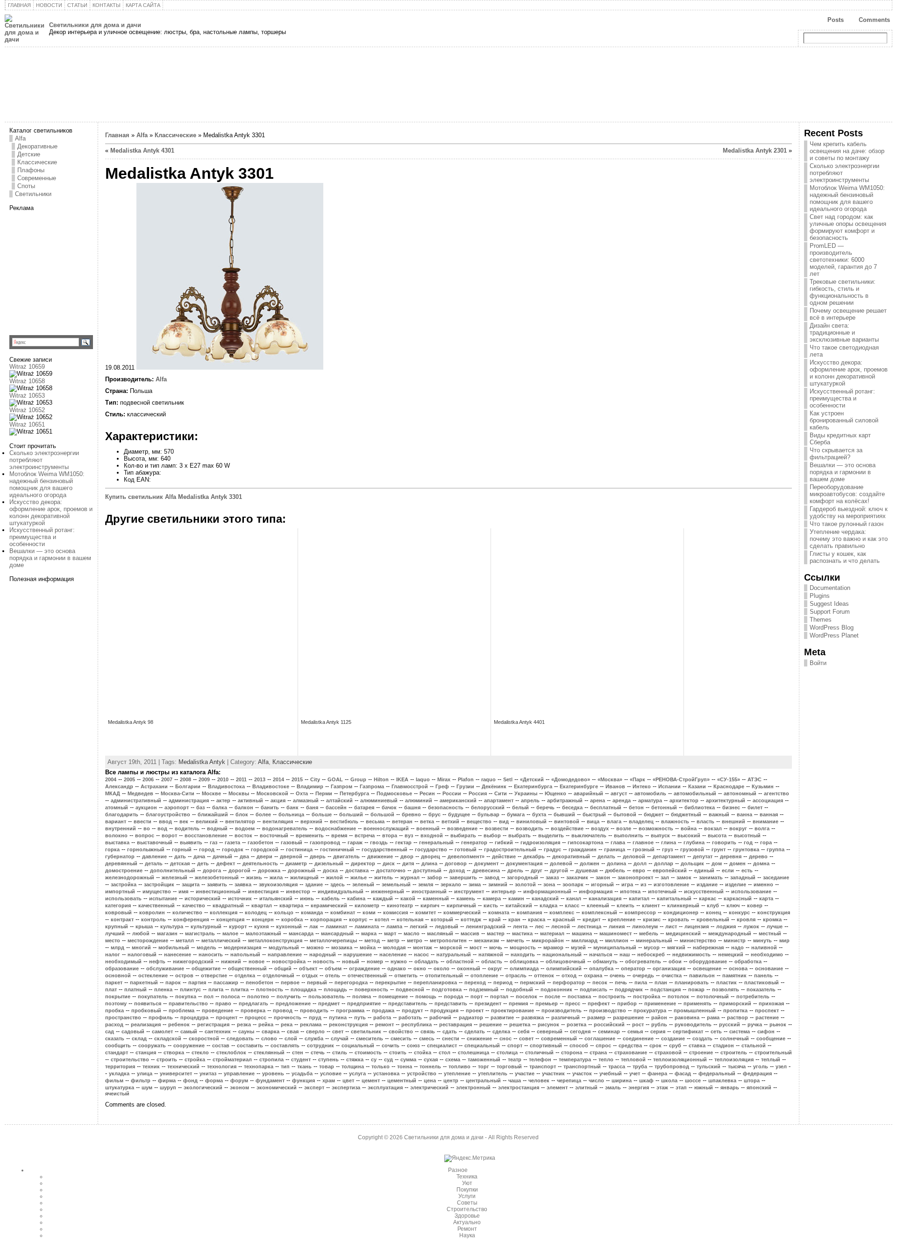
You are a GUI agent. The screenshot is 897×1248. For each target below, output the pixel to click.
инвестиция (263, 891)
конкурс (739, 912)
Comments (874, 19)
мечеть (515, 940)
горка (112, 849)
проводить (314, 1010)
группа (775, 849)
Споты (26, 185)
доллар (663, 863)
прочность (287, 1017)
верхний (311, 821)
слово (269, 1038)
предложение (293, 1003)
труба (640, 1066)
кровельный (713, 919)
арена (597, 800)
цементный (401, 1080)
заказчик (577, 877)
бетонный (664, 807)
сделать (474, 1031)
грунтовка (746, 849)
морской (451, 947)
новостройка (289, 961)
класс (572, 905)
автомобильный (695, 793)
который (442, 919)
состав (220, 1045)
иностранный (429, 891)
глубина (694, 842)
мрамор (553, 947)
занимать (711, 877)
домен (737, 863)
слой (291, 1038)
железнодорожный (129, 877)
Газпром (341, 786)
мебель (648, 933)
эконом (239, 1087)
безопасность (445, 807)
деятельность (260, 863)
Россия (478, 793)
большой (382, 814)
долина (616, 863)
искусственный (704, 891)
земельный (396, 884)
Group (358, 779)
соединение (638, 1038)
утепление (457, 1073)
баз (200, 807)
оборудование (708, 961)
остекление (153, 975)
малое (230, 933)
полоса (230, 996)
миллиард (584, 940)
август (619, 793)
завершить (463, 877)
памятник (734, 975)
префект (599, 1003)
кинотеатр (400, 905)
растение (767, 1017)
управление (239, 1073)
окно (419, 968)
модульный (284, 947)
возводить (529, 828)
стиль (339, 1052)
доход (457, 870)
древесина (486, 870)
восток (243, 835)
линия (617, 926)
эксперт (314, 1087)
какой (407, 898)
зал (665, 877)
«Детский (532, 779)
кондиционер (680, 912)
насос (421, 954)
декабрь (534, 856)
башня (412, 807)
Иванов (615, 786)
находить (523, 954)
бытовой (624, 814)
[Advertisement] (67, 269)
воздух (600, 828)
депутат (702, 856)
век (183, 821)
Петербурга (354, 793)
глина (668, 842)
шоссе (693, 1080)
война (689, 828)
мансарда (301, 933)
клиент (651, 905)
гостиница (299, 849)
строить (167, 1059)
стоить (397, 1052)
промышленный (695, 1010)
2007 (166, 779)
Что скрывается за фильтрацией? (836, 454)
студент (301, 1059)
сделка (501, 1031)
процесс (255, 1017)
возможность (656, 828)
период (503, 982)
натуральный (453, 954)
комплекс (561, 912)
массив (470, 933)
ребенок (179, 1024)
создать (702, 1038)
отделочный (278, 975)
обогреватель (643, 961)
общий (283, 968)
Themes (821, 619)
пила (640, 982)
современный (559, 1038)
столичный (539, 1052)
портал (499, 996)
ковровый (118, 912)
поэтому (116, 1003)
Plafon (466, 779)
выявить (191, 842)
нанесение (177, 954)
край (495, 919)
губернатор (120, 856)
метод (372, 940)
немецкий (730, 954)
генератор (474, 842)
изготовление (671, 884)
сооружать (152, 1045)
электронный (473, 1087)
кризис (652, 919)
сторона (571, 1052)
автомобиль (650, 793)
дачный (222, 856)
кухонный (289, 926)
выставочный (154, 842)
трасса (616, 1066)
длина (429, 863)
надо (737, 947)
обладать (426, 961)
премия (518, 1003)
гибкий (504, 842)
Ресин (427, 793)
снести (450, 1038)
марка (369, 933)
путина (338, 1017)
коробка (292, 919)
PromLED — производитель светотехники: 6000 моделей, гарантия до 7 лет (843, 259)
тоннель (430, 1066)
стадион (723, 1045)
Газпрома (372, 786)
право (223, 1003)
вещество (479, 821)
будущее (459, 814)
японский (759, 1087)
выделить (551, 835)
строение (701, 1052)
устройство (421, 1073)
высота (717, 835)
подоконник (556, 989)
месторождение (148, 940)
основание (769, 968)
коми (369, 912)
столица (507, 1052)
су (374, 1059)
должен (589, 863)
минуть (762, 940)
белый (520, 807)
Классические (37, 162)
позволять (725, 989)
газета (232, 842)
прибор (627, 1003)
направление (285, 954)
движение (380, 856)
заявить (217, 884)
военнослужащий (386, 828)
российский (609, 1024)
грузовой (692, 849)
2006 (148, 779)
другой (559, 870)
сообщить (118, 1045)
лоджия (726, 926)
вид (504, 821)
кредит (591, 919)
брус (434, 814)
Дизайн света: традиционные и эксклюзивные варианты (844, 332)
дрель (515, 870)
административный (136, 800)
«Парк (637, 779)
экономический (276, 1087)
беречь (545, 807)
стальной (753, 1045)
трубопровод (672, 1066)
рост (638, 1024)
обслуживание (165, 968)
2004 (110, 779)
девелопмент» (466, 856)
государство (431, 849)
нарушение (357, 954)
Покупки (467, 1189)
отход (569, 975)
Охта (302, 793)
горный (182, 849)
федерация (757, 1073)
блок (241, 814)
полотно (258, 996)
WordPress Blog (832, 627)
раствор (737, 1017)
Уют (467, 1183)
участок (582, 1073)
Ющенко (555, 793)
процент (226, 1017)
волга (762, 828)
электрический (429, 1087)
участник (553, 1073)
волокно (116, 835)
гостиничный (337, 849)
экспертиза (346, 1087)
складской (167, 1038)
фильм (114, 1080)
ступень (328, 1059)
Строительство (467, 1209)
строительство (130, 1059)
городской (264, 849)
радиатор (471, 1017)
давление (154, 856)
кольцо (283, 912)
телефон (540, 1059)
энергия (638, 1087)
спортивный (546, 1045)
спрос (603, 1045)
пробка (114, 1010)
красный (564, 919)
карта (766, 898)
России (451, 793)
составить (250, 1045)
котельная (410, 919)
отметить (406, 975)
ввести (142, 821)
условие (331, 1073)
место (112, 940)
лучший (115, 933)
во (146, 828)
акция (278, 800)
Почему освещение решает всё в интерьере (848, 314)
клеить (625, 905)
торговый (509, 1066)
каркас (707, 898)
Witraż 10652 (27, 410)
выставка (117, 842)
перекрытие (390, 982)
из (643, 884)
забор (434, 877)
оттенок (544, 975)
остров (184, 975)
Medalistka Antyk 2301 (755, 150)
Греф (442, 786)
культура (171, 926)
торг (483, 1066)
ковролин (152, 912)
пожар (696, 989)
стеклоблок (231, 1052)
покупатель (153, 996)
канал (573, 898)
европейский (670, 870)
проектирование (512, 1010)
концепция (230, 919)
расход (114, 1024)
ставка (697, 1045)
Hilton (381, 779)
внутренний (120, 828)
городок (232, 849)
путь (360, 1017)
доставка (357, 870)
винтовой (566, 821)
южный (703, 1087)
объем (333, 968)
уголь (760, 1066)
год (748, 842)
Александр (119, 786)
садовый (132, 1031)
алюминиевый (379, 800)
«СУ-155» (728, 779)
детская (180, 863)
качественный (156, 905)
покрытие (117, 996)
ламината (367, 926)
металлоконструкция (275, 940)
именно (763, 884)
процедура (194, 1017)
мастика (522, 933)
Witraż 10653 (27, 395)
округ (495, 968)
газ (213, 842)
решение (490, 1024)
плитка (240, 989)
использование (751, 891)
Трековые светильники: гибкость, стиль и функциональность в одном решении (843, 292)
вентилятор (240, 821)
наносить (211, 954)
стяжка (354, 1059)
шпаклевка (722, 1080)
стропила (271, 1059)
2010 (222, 779)
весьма (375, 821)
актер (223, 800)
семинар (609, 1031)
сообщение (770, 1038)
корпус (358, 919)
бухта (539, 814)
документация (524, 863)
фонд (190, 1080)
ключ (733, 905)
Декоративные (37, 146)
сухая (431, 1059)
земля (425, 884)
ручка (755, 1024)
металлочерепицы (333, 940)
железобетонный (217, 877)
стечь (318, 1052)
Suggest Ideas (829, 603)
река (286, 1024)
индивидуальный (340, 891)
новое (256, 961)
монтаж (422, 947)
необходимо (767, 954)
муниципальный (614, 947)
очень (617, 975)
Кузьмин (763, 786)
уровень (273, 1073)
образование (122, 968)
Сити (500, 793)
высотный (747, 835)
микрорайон (548, 940)
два (244, 856)
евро (639, 870)
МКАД (112, 793)
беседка (572, 807)
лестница (589, 926)
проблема (181, 1010)
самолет (162, 1031)
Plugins (820, 595)
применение (660, 1003)
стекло (200, 1052)
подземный (483, 989)
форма (214, 1080)
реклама (310, 1024)
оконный (468, 968)
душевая (587, 870)
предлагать (253, 1003)
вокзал (713, 828)
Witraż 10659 (27, 366)
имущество (156, 891)
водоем (245, 828)
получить (289, 996)
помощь (425, 996)
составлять (285, 1045)
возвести (496, 828)
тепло (605, 1059)
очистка (672, 975)
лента (520, 926)
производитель (561, 1010)
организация (669, 968)
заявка (243, 884)
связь (427, 1031)
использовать (123, 898)
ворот (169, 835)
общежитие (206, 968)
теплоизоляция (734, 1059)
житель (383, 877)
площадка (303, 989)
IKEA (402, 779)
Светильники (33, 193)
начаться (600, 954)
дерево (758, 856)
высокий (688, 835)
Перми (323, 793)
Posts (835, 19)
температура (575, 1059)
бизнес (731, 807)
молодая (394, 947)
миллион (616, 940)
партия (197, 982)
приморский (735, 1003)
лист (671, 926)
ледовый (446, 926)
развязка (532, 1017)
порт (476, 996)
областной (460, 961)
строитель (733, 1052)
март (390, 933)
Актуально (467, 1222)
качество (193, 905)
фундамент (270, 1080)
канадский (545, 898)
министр (735, 940)
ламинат (336, 926)
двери (264, 856)
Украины (525, 793)
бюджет (653, 814)
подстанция (665, 989)
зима (475, 884)
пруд (315, 1017)
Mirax (443, 779)
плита (215, 989)
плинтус (190, 989)
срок (655, 1045)
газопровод (325, 842)
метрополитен (448, 940)
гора (766, 842)
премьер (546, 1003)
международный (729, 933)
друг (536, 870)
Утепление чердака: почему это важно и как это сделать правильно (849, 538)
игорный (602, 884)
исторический (203, 898)
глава (618, 842)
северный (549, 1031)
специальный (482, 1045)
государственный (384, 849)
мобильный (173, 947)
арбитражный (565, 800)
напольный (245, 954)
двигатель (346, 856)
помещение (393, 996)
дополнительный (172, 870)
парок (173, 982)
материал (552, 933)
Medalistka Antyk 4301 (142, 150)
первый (317, 982)
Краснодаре (728, 786)
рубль (659, 1024)
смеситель (369, 1038)
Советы (467, 1202)
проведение (217, 1010)
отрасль (516, 975)
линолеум (645, 926)
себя (523, 1031)
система (739, 1031)
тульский (708, 1066)
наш (624, 954)
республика (416, 1024)
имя (183, 891)
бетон (636, 807)
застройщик (159, 884)
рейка (265, 1024)
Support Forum (830, 611)
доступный (427, 870)
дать (180, 856)
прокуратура (650, 1010)
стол (444, 1052)
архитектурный (725, 800)
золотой (525, 884)
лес (539, 926)
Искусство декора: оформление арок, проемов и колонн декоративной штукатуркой (51, 512)
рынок (777, 1024)
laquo (423, 779)
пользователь (326, 996)
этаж (662, 1087)
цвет (348, 1080)
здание (314, 884)
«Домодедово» (570, 779)
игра (627, 884)
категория (118, 905)
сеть (716, 1031)
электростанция (518, 1087)
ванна (744, 814)
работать (410, 1017)
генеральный (436, 842)
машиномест (615, 933)
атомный (116, 807)
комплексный (599, 912)
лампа (394, 926)
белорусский (488, 807)
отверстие (214, 975)
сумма (408, 1059)
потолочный (713, 996)
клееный (598, 905)
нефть (157, 961)
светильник (366, 1031)
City (315, 779)
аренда (621, 800)
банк (292, 807)
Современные (36, 178)
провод (282, 1010)
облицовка (524, 961)
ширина (622, 1080)
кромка (772, 919)
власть (705, 821)
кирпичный (461, 905)
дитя (408, 863)
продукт (412, 1010)
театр (514, 1059)
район (659, 1017)
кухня (261, 926)
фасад (683, 1073)
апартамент (498, 800)
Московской (272, 793)
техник (151, 1066)
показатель (761, 989)
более (263, 814)
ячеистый (117, 1093)
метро (414, 940)
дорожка (269, 870)
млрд (117, 947)
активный (250, 800)
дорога (212, 870)
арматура (650, 800)
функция (303, 1080)
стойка (422, 1052)
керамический (329, 905)
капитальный (674, 898)
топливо (459, 1066)
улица (144, 1073)
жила (276, 877)
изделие (735, 884)
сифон (766, 1031)
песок (599, 982)
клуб (713, 905)
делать (606, 856)
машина (582, 933)
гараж (355, 842)
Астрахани (154, 786)
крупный (116, 926)
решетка (519, 1024)
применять (697, 1003)
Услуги (467, 1196)
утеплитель (492, 1073)
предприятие (364, 1003)
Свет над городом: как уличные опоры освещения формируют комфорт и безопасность (848, 227)
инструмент (469, 891)
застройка (123, 884)
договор (456, 863)
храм (328, 1080)
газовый (291, 842)
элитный (586, 1087)
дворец (430, 856)
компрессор (640, 912)
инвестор (298, 891)
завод (491, 877)
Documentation (830, 587)
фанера (657, 1073)
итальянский (275, 898)
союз (413, 1045)
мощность (523, 947)
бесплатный (605, 807)
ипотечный (662, 891)
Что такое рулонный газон (846, 523)
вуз (409, 835)
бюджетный (686, 814)
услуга (357, 1073)
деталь (154, 863)
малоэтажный (263, 933)
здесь (337, 884)
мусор (652, 947)
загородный (522, 877)
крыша (144, 926)
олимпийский (564, 968)
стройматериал (232, 1059)
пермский (532, 982)
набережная (708, 947)
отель (332, 975)
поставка (579, 996)
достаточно (391, 870)
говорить (724, 842)
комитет (425, 912)
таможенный (484, 1059)
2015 (297, 779)
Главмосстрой (410, 786)
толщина (353, 1066)
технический (183, 1066)
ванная (769, 814)
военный (428, 828)
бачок (389, 807)
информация (595, 891)
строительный (773, 1052)
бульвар (488, 814)
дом (717, 863)
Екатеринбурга (533, 786)
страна (598, 1052)
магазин (167, 933)
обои (675, 961)
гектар (403, 842)
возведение (462, 828)
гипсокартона (585, 842)
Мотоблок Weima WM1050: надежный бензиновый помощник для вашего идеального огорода (47, 484)
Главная (117, 135)
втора (389, 835)
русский (729, 1024)
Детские (28, 154)
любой (141, 933)
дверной (291, 856)
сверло (315, 1031)
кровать (678, 919)
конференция (191, 919)
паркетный (144, 982)
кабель (330, 898)
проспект (767, 1010)
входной (431, 835)
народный (322, 954)
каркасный (738, 898)
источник (240, 898)
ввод (165, 821)
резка (244, 1024)
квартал (261, 905)
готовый (466, 849)
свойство (401, 1031)
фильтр (140, 1080)
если (728, 870)
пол (209, 996)
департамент (669, 856)
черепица (569, 1080)
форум (239, 1080)
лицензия (696, 926)
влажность (675, 821)
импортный (120, 891)
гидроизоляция (540, 842)
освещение (707, 968)
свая (293, 1031)
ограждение (364, 968)
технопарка (258, 1066)
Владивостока (226, 786)
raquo (488, 779)
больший (351, 814)
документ (486, 863)
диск (389, 863)
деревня (730, 856)
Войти (818, 662)
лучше (775, 926)
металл (185, 940)
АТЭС (755, 779)
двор (406, 856)
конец (713, 912)
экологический (203, 1087)
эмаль (613, 1087)
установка (386, 1073)
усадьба (302, 1073)
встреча (365, 835)
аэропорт (176, 807)
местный (770, 933)
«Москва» (610, 779)
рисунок (548, 1024)
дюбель (615, 870)
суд (388, 1059)
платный (135, 989)
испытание (163, 898)
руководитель (693, 1024)
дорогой (239, 870)
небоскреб (651, 954)
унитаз (207, 1073)
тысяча (737, 1066)
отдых (310, 975)
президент (488, 1003)
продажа (383, 1010)
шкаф (646, 1080)
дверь (318, 856)
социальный (358, 1045)
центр (450, 1080)
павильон (702, 975)
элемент (557, 1087)
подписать (593, 989)
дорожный (301, 870)
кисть (491, 905)
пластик (726, 982)
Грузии (465, 786)
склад (139, 1038)
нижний (231, 961)
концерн (263, 919)
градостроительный (510, 849)
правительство (188, 1003)
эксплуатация (385, 1087)
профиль (161, 1017)
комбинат (342, 912)
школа (669, 1080)
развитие (502, 1017)
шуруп (168, 1087)
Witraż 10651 (27, 424)
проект (475, 1010)
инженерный (387, 891)
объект (308, 968)
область (491, 961)
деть (203, 863)
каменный (436, 898)
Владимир (310, 786)
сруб (675, 1045)
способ (579, 1045)
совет (526, 1038)
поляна (361, 996)
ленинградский (485, 926)
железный (174, 877)
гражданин (583, 849)
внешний (733, 821)
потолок (678, 996)
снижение (479, 1038)
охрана (593, 975)
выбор (492, 835)
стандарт (116, 1052)
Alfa (20, 138)
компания (529, 912)
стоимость (368, 1052)
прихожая (771, 1003)
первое (290, 982)
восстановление (206, 835)
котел (382, 919)
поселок (526, 996)
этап (681, 1087)
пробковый (146, 1010)
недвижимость (691, 954)
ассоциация (768, 800)
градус (552, 849)
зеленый (363, 884)
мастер (496, 933)
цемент (371, 1080)
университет (176, 1073)
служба (314, 1038)
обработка (748, 961)
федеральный (716, 1073)
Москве (211, 793)
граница (614, 849)
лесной (560, 926)
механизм (486, 940)
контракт (122, 919)
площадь (335, 989)
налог (112, 954)
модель (206, 947)
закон (603, 877)
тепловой (633, 1059)
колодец (256, 912)
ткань (304, 1066)
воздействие (567, 828)
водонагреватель (284, 828)
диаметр (296, 863)
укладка (119, 1073)
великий (207, 821)
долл (640, 863)
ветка (427, 821)
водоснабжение (335, 828)
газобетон (260, 842)
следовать (240, 1038)
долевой (561, 863)
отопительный (444, 975)
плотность (269, 989)
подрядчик (629, 989)
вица (593, 821)
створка (174, 1052)
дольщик (692, 863)
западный (742, 877)
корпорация (326, 919)
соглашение (599, 1038)
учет (634, 1073)
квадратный (228, 905)
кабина (356, 898)
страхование (630, 1052)
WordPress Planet (834, 635)
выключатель (588, 835)
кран (514, 919)
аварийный (588, 793)
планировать (692, 982)
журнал (410, 877)
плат (111, 989)
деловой (634, 856)
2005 (129, 779)
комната (498, 912)
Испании (669, 786)
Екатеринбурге (579, 786)
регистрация (213, 1024)
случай (340, 1038)
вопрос (144, 835)
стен (297, 1052)
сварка (270, 1031)
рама (713, 1017)
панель (763, 975)
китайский (518, 905)
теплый (770, 1059)
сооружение (189, 1045)
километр (367, 905)
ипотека (630, 891)
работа (382, 1017)
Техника (466, 1176)
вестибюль (344, 821)
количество (187, 912)
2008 (185, 779)
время (339, 835)
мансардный (337, 933)
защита (190, 884)
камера (492, 898)
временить (310, 835)
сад (109, 1031)
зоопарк (573, 884)
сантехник (218, 1031)
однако (396, 968)
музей (578, 947)
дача (199, 856)
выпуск (660, 835)
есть (747, 870)
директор (363, 863)
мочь (495, 947)
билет (755, 807)
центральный (483, 1080)
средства (630, 1045)
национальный (562, 954)
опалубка (601, 968)
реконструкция (348, 1024)
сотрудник (320, 1045)
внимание (765, 821)
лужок (751, 926)
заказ (552, 877)
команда (312, 912)
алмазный (306, 800)
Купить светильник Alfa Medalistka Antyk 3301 (173, 496)
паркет (113, 982)
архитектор (683, 800)
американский (458, 800)
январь (729, 1087)
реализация (146, 1024)
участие (524, 1073)
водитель (187, 828)
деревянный (121, 863)
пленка (163, 989)
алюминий (418, 800)
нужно (399, 961)
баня (312, 807)
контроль (153, 919)
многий (141, 947)
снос (505, 1038)
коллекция (223, 912)
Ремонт (467, 1229)
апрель (530, 800)
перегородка (351, 982)
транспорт (542, 1066)
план (661, 982)
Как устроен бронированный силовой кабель (844, 420)
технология (221, 1066)
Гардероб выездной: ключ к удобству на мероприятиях (849, 512)
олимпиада (524, 968)
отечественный (367, 975)
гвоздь (379, 842)
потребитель (752, 996)
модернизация (242, 947)
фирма (167, 1080)
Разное (458, 1170)
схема (452, 1059)
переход (475, 982)
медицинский (683, 933)
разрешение (628, 1017)
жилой (334, 877)
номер (375, 961)
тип (285, 1066)
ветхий (450, 821)
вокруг (738, 828)
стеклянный (269, 1052)
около (441, 968)
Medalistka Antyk (201, 761)
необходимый (123, 961)
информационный (547, 891)
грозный (644, 849)
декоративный (571, 856)
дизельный (328, 863)
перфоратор (569, 982)
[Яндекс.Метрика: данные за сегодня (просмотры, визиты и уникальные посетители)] (469, 1158)
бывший (564, 814)
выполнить (628, 835)
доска (330, 870)
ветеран (402, 821)
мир (784, 940)
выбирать (463, 835)
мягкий (676, 947)
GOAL (335, 779)
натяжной (490, 954)
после (552, 996)
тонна (404, 1066)
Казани (697, 786)
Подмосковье (394, 793)
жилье (358, 877)
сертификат (688, 1031)
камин (516, 898)
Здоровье (467, 1216)
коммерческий (462, 912)
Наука (467, 1235)
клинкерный (683, 905)
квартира (291, 905)
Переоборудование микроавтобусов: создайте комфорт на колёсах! (847, 494)
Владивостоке (270, 786)
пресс (572, 1003)
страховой (668, 1052)
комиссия (395, 912)
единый (704, 870)
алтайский (339, 800)
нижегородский (193, 961)
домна (761, 863)
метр (393, 940)
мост (476, 947)
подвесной (410, 989)
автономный (740, 793)
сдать (449, 1031)
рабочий (440, 1017)
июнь (307, 898)
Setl (508, 779)
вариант (115, 821)
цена (430, 1080)
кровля (746, 919)
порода (453, 996)
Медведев (140, 793)
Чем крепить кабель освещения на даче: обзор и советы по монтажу (847, 150)
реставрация (455, 1024)
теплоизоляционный (680, 1059)
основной (118, 975)
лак (313, 926)
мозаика (341, 947)
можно (315, 947)
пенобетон (259, 982)
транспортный (582, 1066)
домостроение (123, 870)
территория (120, 1066)
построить (612, 996)
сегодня (580, 1031)
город (206, 849)
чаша (514, 1080)
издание (707, 884)
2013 (259, 779)
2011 (241, 779)
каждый (383, 898)
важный (719, 814)
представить (450, 1003)
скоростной (204, 1038)
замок (683, 877)
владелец (641, 821)
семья (635, 1031)
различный (565, 1017)
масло (412, 933)
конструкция (773, 912)
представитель (407, 1003)
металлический (221, 940)
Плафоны (30, 170)
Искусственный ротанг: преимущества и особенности (42, 536)
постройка (646, 996)
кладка (548, 905)
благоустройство (168, 814)
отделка (245, 975)
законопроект (635, 877)
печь (621, 982)
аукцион (146, 807)
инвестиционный (218, 891)
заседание (776, 877)
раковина (687, 1017)
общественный (247, 968)
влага (614, 821)
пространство (123, 1017)
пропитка (735, 1010)
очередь (643, 975)
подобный (519, 989)
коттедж (471, 919)
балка (219, 807)
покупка (185, 996)
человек (538, 1080)
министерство (698, 940)
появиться (147, 1003)
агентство (776, 793)
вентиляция (278, 821)
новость (324, 961)
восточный (274, 835)
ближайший (213, 814)
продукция (444, 1010)
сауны (246, 1031)
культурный (206, 926)
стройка (195, 1059)
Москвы (238, 793)
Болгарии (187, 786)
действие (504, 856)
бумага (516, 814)
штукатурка (119, 1087)
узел (781, 1066)
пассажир (226, 982)
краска (536, 919)
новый (350, 961)
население (392, 954)
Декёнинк (494, 786)
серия (657, 1031)
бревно (411, 814)
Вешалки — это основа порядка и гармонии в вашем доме (50, 557)
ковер (754, 905)
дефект (225, 863)
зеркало (451, 884)
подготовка (447, 989)
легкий (418, 926)
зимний (497, 884)
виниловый (531, 821)
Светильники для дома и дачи (95, 24)
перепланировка (435, 982)
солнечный (734, 1038)
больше (322, 814)
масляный (440, 933)
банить (270, 807)
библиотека (699, 807)
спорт (514, 1045)
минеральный (654, 940)
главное (643, 842)
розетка (576, 1024)
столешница (473, 1052)
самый (188, 1031)
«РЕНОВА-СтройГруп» (681, 779)
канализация (605, 898)
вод (162, 828)
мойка (368, 947)
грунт (719, 849)
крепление (621, 919)
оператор (633, 968)
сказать (114, 1038)
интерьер (503, 891)
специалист (442, 1045)
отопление (484, 975)
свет (337, 1031)
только (380, 1066)
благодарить (121, 814)
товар (326, 1066)
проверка (253, 1010)
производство (607, 1010)
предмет (329, 1003)
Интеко (642, 786)
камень (465, 898)
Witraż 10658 (27, 381)
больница (291, 814)
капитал (639, 898)
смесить (401, 1038)
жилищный (304, 877)
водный (217, 828)
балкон (244, 807)
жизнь (254, 877)
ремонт (384, 1024)
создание (673, 1038)
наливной (764, 947)
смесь (426, 1038)
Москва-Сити (177, 793)
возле (623, 828)
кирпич (429, 905)
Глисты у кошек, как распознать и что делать (845, 557)
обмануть (605, 961)
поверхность (371, 989)
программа (350, 1010)
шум (147, 1087)
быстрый (594, 814)
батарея (364, 807)
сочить (390, 1045)
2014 (278, 779)
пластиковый (761, 982)
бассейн (336, 807)
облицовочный (565, 961)
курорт (238, 926)
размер (596, 1017)
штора (752, 1080)
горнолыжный (145, 849)
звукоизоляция (278, 884)
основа (738, 968)
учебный (610, 1073)
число (596, 1080)
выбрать (519, 835)
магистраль (200, 933)
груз (667, 849)
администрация (189, 800)
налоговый (142, 954)
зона (549, 884)
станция (145, 1052)
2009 (204, 779)
